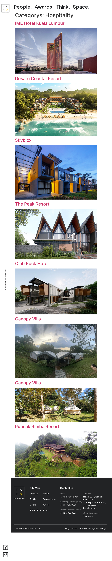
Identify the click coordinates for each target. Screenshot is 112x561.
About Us (34, 493)
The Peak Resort (32, 204)
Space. (81, 7)
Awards (46, 504)
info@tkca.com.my (69, 496)
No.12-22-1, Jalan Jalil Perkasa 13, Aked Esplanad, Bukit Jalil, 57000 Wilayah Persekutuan (94, 502)
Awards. (44, 7)
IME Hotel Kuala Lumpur (39, 23)
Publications (35, 510)
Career (33, 504)
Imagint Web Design (98, 528)
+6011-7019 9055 (68, 504)
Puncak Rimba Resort (37, 426)
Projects (46, 510)
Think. (63, 7)
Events (46, 493)
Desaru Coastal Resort (38, 78)
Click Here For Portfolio (5, 279)
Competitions (49, 499)
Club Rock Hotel (31, 263)
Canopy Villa (28, 319)
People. (23, 7)
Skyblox (23, 140)
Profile (33, 499)
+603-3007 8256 (68, 513)
